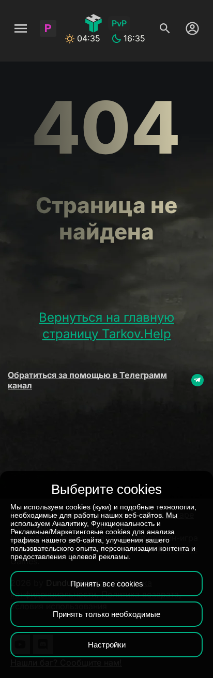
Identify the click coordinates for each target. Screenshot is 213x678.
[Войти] (190, 28)
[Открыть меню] (20, 28)
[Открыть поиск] (165, 28)
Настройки (107, 644)
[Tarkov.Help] (93, 23)
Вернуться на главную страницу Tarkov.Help (106, 325)
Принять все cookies (106, 583)
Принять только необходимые (106, 614)
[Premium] (48, 28)
